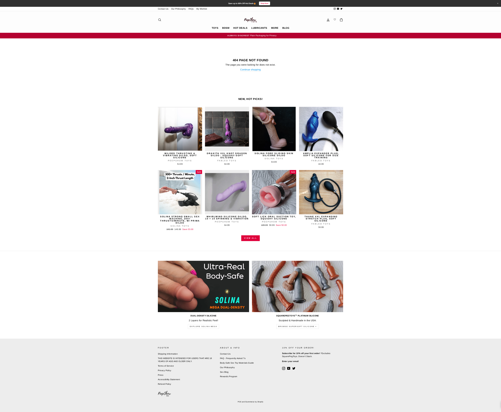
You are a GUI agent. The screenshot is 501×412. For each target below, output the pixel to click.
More (274, 28)
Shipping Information (168, 354)
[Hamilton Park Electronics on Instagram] (283, 368)
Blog (285, 28)
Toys (215, 28)
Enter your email (290, 361)
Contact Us (163, 9)
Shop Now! (265, 3)
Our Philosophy (178, 9)
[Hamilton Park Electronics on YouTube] (288, 368)
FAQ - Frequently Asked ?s (233, 358)
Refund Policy (164, 384)
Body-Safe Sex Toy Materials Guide (237, 363)
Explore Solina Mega (203, 326)
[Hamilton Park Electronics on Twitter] (293, 368)
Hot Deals (240, 28)
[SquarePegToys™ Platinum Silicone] (297, 286)
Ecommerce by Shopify (254, 402)
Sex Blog (224, 372)
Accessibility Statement (169, 379)
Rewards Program (228, 376)
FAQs (191, 9)
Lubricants (259, 28)
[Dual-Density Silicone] (203, 286)
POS (239, 402)
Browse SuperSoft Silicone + (297, 326)
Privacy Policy (164, 370)
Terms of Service (166, 366)
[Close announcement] (498, 3)
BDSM (225, 28)
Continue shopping (250, 69)
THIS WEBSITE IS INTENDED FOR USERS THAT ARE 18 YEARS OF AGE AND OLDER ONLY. (185, 359)
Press (160, 375)
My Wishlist (201, 9)
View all (250, 238)
